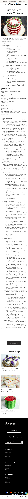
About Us (6, 477)
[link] (7, 497)
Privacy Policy (7, 457)
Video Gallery (7, 482)
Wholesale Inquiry (8, 478)
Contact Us (14, 430)
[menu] (1, 4)
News (6, 481)
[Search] (5, 4)
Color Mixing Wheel (8, 466)
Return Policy (7, 453)
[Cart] (26, 4)
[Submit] (22, 442)
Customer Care (8, 465)
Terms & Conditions (8, 455)
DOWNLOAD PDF (14, 343)
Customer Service (12, 1)
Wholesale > (22, 1)
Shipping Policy (8, 452)
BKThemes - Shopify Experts (13, 488)
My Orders (5, 1)
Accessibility (7, 456)
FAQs (6, 469)
